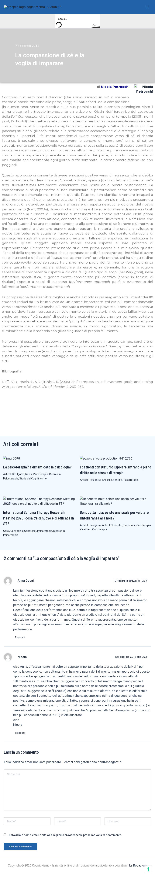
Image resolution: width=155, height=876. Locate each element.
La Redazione (138, 865)
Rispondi (20, 637)
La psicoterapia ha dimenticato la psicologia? (37, 467)
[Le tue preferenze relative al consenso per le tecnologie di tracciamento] (148, 869)
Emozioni (129, 525)
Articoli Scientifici (112, 479)
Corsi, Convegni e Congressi (19, 530)
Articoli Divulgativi (13, 474)
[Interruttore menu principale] (147, 6)
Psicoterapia (40, 474)
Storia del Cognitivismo (33, 478)
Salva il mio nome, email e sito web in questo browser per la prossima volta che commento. (65, 835)
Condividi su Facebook (6, 400)
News (28, 474)
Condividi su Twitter (26, 400)
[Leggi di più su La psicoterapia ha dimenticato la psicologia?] (11, 458)
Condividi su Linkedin (16, 400)
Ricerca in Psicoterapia (93, 529)
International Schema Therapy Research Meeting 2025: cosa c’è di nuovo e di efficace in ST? (38, 518)
